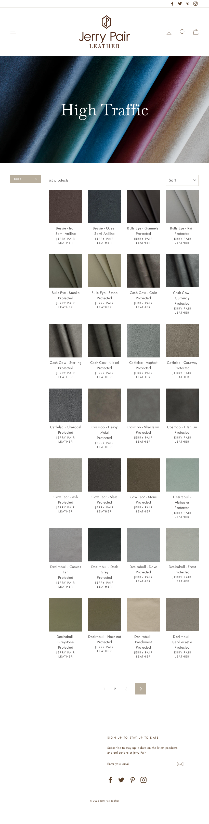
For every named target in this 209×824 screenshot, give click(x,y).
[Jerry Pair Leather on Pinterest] (132, 780)
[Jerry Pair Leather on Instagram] (143, 780)
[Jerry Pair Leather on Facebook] (110, 780)
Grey (17, 179)
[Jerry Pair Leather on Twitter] (121, 780)
